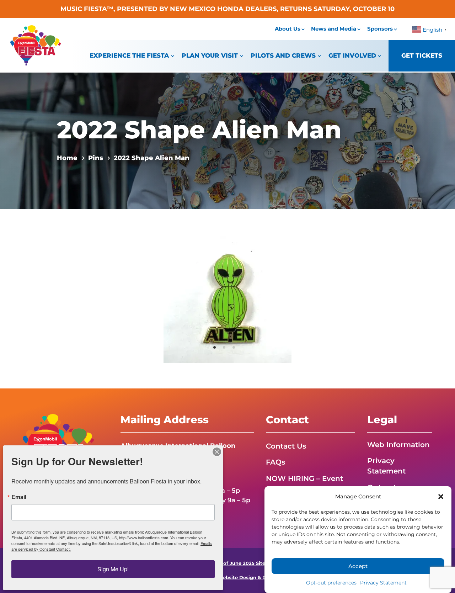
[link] (35, 63)
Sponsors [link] (380, 28)
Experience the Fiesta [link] (129, 55)
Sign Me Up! (113, 569)
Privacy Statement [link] (383, 582)
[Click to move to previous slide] (164, 298)
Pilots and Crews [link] (283, 55)
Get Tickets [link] (421, 55)
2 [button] (224, 347)
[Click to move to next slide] (290, 298)
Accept (358, 566)
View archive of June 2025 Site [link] (227, 563)
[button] (440, 496)
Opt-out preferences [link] (331, 582)
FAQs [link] (275, 462)
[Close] (217, 452)
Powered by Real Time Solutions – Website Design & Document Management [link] (227, 577)
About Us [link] (287, 28)
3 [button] (233, 347)
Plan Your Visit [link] (210, 55)
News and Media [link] (333, 28)
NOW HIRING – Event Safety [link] (304, 483)
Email (18, 497)
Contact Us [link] (286, 446)
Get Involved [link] (352, 55)
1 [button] (214, 347)
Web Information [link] (398, 444)
